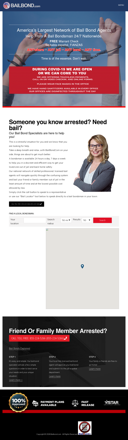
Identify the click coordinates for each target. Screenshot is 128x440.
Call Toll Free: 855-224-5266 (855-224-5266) (26, 204)
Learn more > (15, 379)
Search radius (50, 221)
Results (76, 219)
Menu (121, 5)
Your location (14, 221)
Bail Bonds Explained (19, 348)
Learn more (54, 376)
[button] (82, 266)
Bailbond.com (23, 6)
